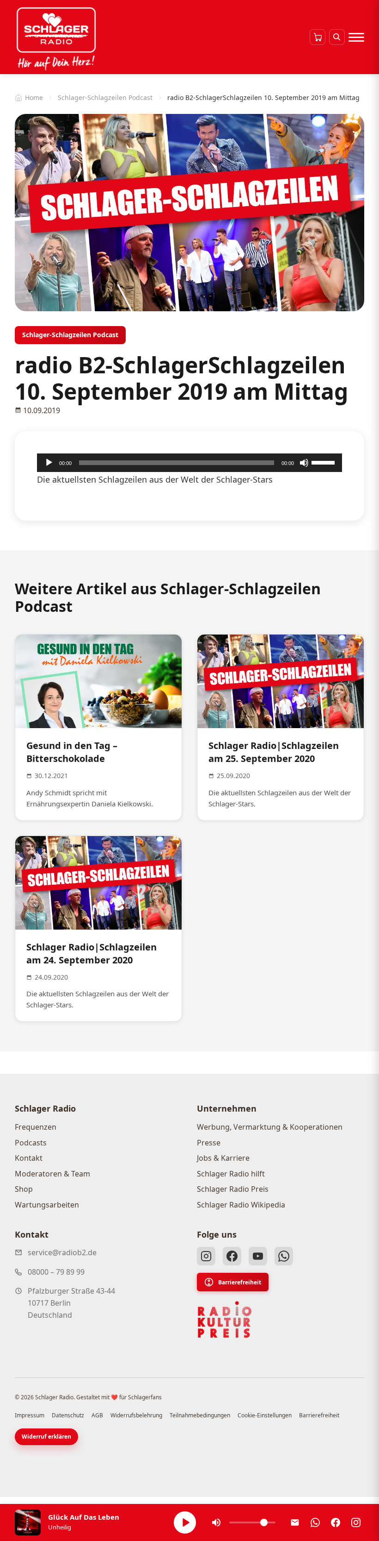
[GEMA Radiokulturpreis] (224, 1320)
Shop (24, 1189)
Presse (208, 1143)
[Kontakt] (295, 1522)
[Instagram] (206, 1256)
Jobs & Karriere (223, 1158)
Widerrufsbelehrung (136, 1415)
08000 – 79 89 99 (56, 1272)
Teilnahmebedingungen (200, 1415)
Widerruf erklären (46, 1436)
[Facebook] (232, 1256)
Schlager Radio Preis (233, 1189)
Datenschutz (68, 1415)
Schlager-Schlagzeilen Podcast (105, 97)
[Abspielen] (185, 1522)
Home (34, 97)
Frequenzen (35, 1127)
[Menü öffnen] (356, 37)
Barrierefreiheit (239, 1282)
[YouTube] (258, 1256)
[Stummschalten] (304, 462)
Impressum (29, 1415)
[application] (189, 462)
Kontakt (29, 1158)
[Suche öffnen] (337, 37)
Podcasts (31, 1143)
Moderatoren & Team (52, 1174)
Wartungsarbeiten (47, 1205)
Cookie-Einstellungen (265, 1415)
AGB (97, 1415)
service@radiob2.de (62, 1252)
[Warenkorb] (317, 37)
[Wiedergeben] (49, 462)
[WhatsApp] (284, 1256)
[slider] (324, 461)
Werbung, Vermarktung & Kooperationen (269, 1127)
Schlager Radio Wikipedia (241, 1205)
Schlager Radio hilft (231, 1174)
